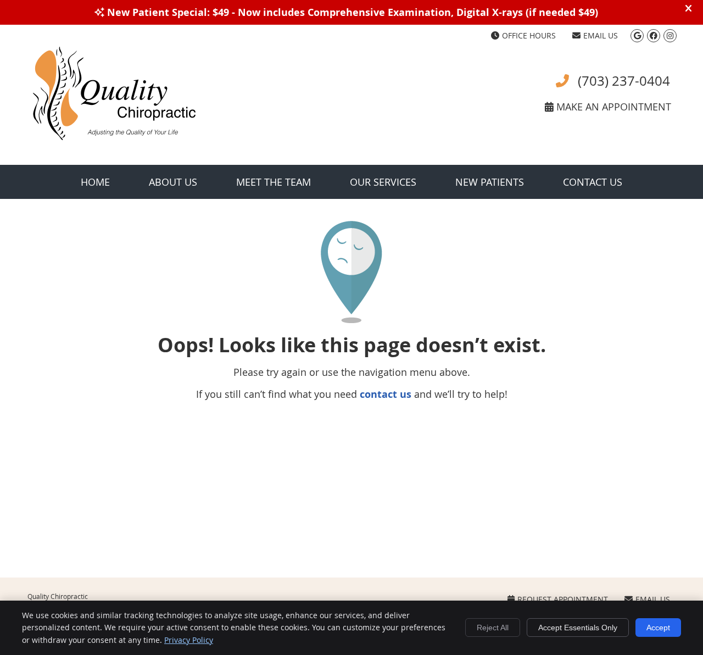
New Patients (489, 181)
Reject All (493, 627)
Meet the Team (273, 181)
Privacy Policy (188, 640)
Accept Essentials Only (577, 627)
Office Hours (529, 35)
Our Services (383, 181)
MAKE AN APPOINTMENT (612, 106)
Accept (658, 627)
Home (95, 181)
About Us (173, 181)
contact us (385, 394)
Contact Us (592, 181)
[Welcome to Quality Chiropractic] (114, 136)
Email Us (600, 35)
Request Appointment (562, 599)
